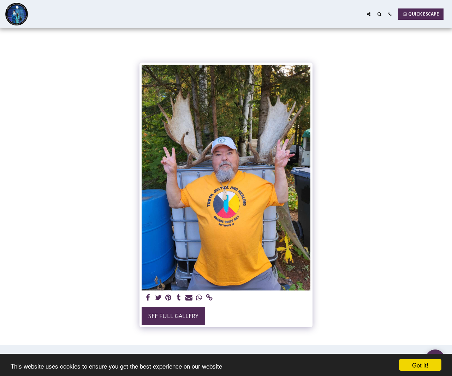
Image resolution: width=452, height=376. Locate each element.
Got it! (420, 364)
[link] (209, 298)
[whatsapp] (199, 298)
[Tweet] (158, 298)
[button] (369, 14)
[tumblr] (178, 298)
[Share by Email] (188, 298)
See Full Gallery (173, 316)
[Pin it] (168, 298)
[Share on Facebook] (148, 298)
